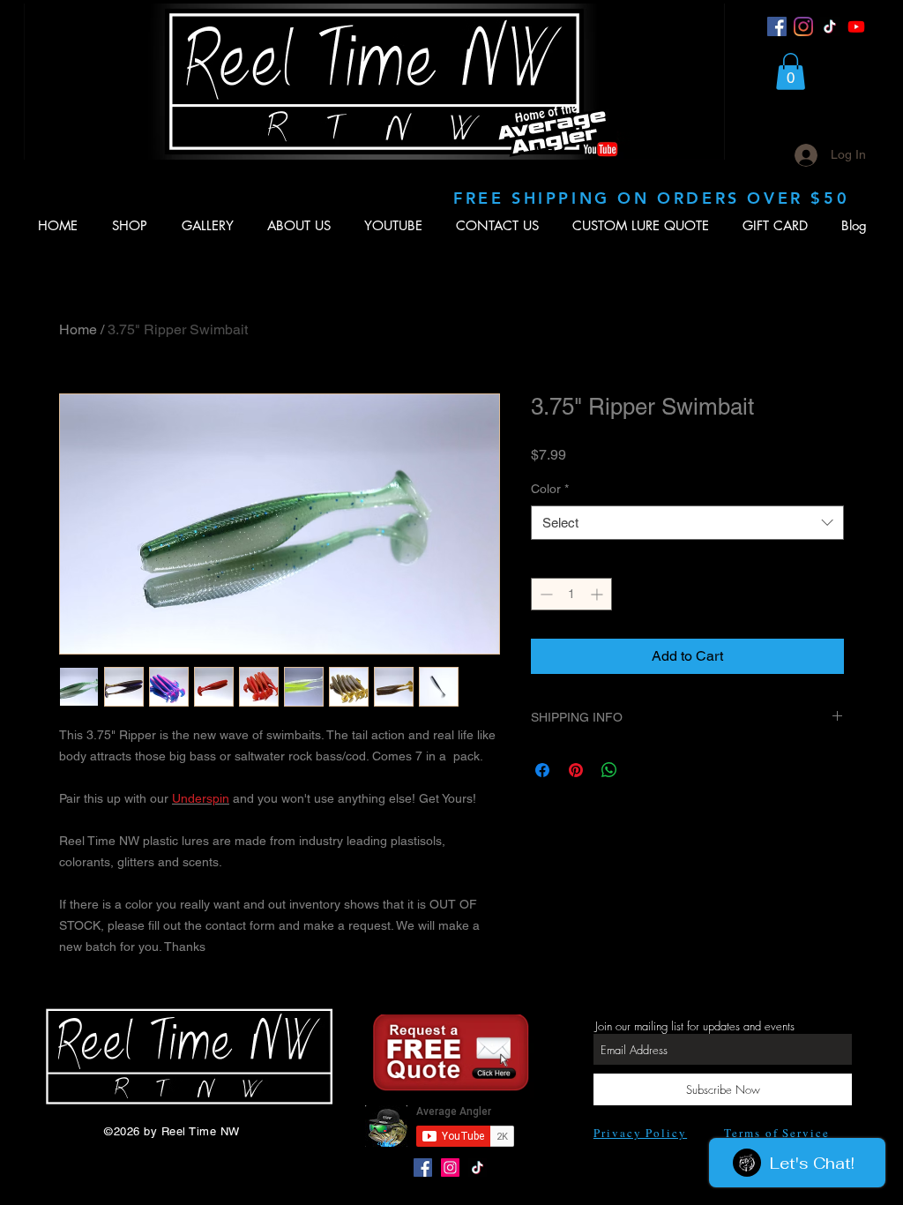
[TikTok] (830, 26)
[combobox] (687, 522)
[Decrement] (545, 594)
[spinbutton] (571, 594)
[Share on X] (642, 770)
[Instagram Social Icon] (450, 1167)
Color (550, 489)
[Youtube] (856, 26)
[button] (790, 71)
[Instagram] (803, 26)
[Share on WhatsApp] (609, 770)
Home (78, 329)
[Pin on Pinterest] (575, 770)
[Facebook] (777, 26)
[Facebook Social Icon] (423, 1167)
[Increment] (598, 594)
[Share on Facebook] (542, 770)
